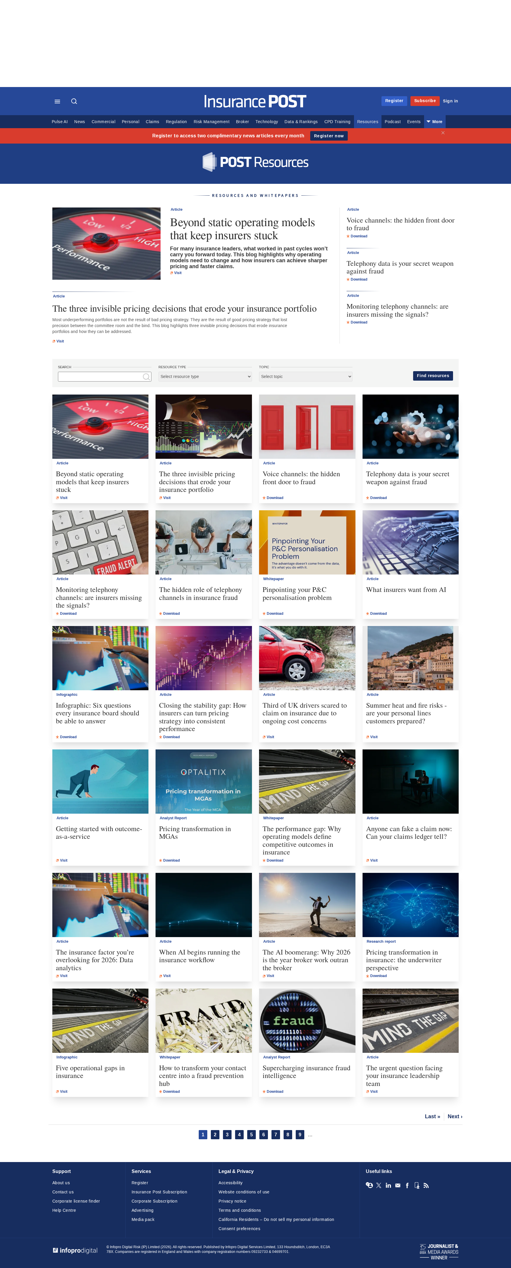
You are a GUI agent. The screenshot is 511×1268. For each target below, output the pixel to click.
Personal (130, 121)
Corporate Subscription (154, 1201)
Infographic (66, 694)
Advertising (143, 1210)
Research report (381, 941)
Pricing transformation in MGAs (195, 832)
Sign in (450, 101)
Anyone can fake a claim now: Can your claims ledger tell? (409, 832)
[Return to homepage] (256, 106)
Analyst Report (173, 818)
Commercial (103, 121)
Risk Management (211, 121)
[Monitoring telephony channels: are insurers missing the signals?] (100, 542)
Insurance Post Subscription (159, 1192)
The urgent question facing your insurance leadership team (404, 1075)
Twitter (378, 1185)
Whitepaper (273, 579)
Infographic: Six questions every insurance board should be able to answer (97, 713)
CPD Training (337, 121)
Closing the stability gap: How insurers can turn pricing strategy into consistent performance (202, 717)
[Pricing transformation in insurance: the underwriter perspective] (411, 905)
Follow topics (369, 1185)
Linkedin (388, 1185)
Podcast (393, 121)
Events (414, 121)
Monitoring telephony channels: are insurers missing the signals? (398, 310)
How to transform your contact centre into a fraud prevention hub (202, 1075)
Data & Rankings (301, 121)
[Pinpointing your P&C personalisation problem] (307, 542)
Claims (152, 121)
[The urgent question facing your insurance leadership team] (411, 1021)
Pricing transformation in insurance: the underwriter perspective (404, 959)
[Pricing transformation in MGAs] (204, 781)
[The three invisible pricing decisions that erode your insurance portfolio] (204, 427)
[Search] (75, 102)
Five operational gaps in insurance (90, 1071)
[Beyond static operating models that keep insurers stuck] (106, 244)
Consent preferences (239, 1229)
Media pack (143, 1219)
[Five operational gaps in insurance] (100, 1021)
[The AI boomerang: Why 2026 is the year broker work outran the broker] (307, 905)
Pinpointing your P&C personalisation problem (297, 593)
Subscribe (425, 101)
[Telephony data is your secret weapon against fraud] (411, 427)
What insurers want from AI (406, 589)
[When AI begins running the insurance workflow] (204, 905)
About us (61, 1183)
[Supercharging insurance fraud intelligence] (307, 1021)
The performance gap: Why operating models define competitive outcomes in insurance (302, 840)
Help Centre (64, 1210)
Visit (178, 273)
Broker (242, 121)
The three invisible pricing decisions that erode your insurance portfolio (184, 308)
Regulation (176, 121)
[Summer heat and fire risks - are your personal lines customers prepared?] (411, 658)
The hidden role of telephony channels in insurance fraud (200, 593)
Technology (267, 121)
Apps (416, 1185)
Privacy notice (232, 1201)
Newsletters (397, 1185)
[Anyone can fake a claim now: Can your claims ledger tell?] (411, 781)
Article (176, 209)
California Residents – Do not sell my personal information (276, 1219)
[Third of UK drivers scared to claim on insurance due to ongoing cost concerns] (307, 658)
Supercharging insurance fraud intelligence (306, 1071)
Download (359, 236)
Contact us (63, 1192)
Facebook (407, 1185)
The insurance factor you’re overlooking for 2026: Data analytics (95, 959)
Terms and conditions (240, 1210)
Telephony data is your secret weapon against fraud (400, 267)
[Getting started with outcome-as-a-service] (100, 781)
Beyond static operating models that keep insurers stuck (242, 228)
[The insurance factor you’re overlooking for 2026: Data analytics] (100, 905)
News (79, 121)
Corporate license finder (76, 1201)
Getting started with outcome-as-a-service (99, 832)
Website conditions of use (244, 1192)
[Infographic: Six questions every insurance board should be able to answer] (100, 658)
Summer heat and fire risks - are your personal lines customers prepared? (406, 713)
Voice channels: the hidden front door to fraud (401, 224)
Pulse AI (60, 121)
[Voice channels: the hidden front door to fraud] (307, 427)
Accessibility (230, 1183)
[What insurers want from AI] (411, 542)
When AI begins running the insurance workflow (199, 956)
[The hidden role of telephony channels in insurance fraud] (204, 542)
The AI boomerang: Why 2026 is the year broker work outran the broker (306, 959)
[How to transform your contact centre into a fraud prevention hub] (204, 1021)
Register (394, 101)
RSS (426, 1185)
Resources (368, 121)
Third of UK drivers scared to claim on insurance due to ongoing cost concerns (305, 713)
